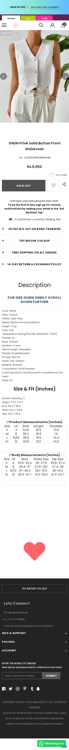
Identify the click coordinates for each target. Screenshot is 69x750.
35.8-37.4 (58, 463)
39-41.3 (57, 471)
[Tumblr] (30, 688)
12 (15, 219)
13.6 (56, 430)
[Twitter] (10, 688)
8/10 (16, 438)
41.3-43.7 (57, 474)
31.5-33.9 (41, 474)
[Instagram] (17, 688)
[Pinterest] (23, 688)
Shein (44, 18)
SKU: (21, 157)
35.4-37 (25, 467)
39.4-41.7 (24, 474)
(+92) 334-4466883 (15, 619)
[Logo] (15, 25)
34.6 (26, 430)
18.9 (38, 434)
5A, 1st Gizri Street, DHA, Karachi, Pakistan (30, 626)
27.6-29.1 (41, 467)
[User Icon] (52, 25)
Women (11, 18)
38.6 (26, 438)
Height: (12, 402)
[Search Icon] (41, 25)
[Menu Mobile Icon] (4, 25)
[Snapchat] (37, 688)
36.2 (26, 434)
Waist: (12, 410)
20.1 (38, 442)
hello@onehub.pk (17, 612)
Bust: (11, 406)
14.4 (56, 438)
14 (56, 434)
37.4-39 (57, 467)
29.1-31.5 (41, 471)
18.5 (38, 430)
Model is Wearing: (13, 398)
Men (28, 18)
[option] (34, 76)
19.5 (38, 438)
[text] (34, 380)
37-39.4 (24, 471)
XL (7, 442)
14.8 (56, 442)
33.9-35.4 (25, 463)
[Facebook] (3, 688)
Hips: (11, 413)
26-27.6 (41, 463)
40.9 (26, 442)
